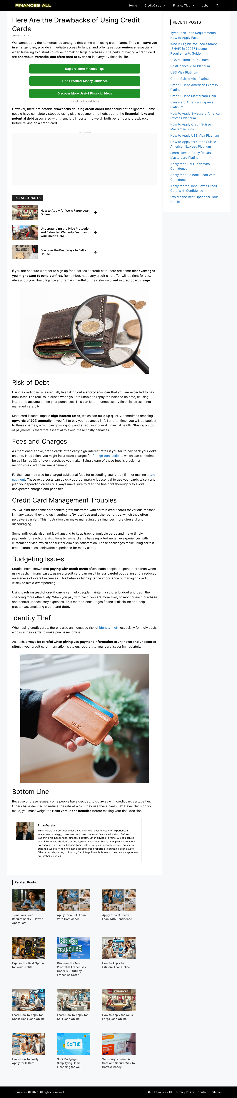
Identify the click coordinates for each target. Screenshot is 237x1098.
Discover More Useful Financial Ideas (84, 93)
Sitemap (216, 1092)
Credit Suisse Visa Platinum (190, 79)
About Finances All (159, 1092)
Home (133, 5)
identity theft (108, 627)
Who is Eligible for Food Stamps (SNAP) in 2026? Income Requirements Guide (193, 48)
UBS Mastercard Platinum (189, 60)
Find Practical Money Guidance (85, 81)
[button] (217, 5)
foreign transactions (107, 456)
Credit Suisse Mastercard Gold (193, 96)
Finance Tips (181, 5)
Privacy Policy (185, 1092)
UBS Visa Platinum (184, 72)
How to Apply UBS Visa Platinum (194, 135)
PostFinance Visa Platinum (190, 66)
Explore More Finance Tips (84, 69)
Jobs (205, 5)
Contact (203, 1092)
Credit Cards (152, 5)
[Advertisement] (84, 159)
